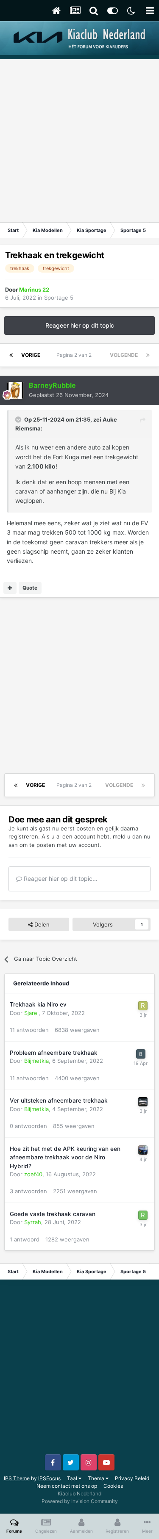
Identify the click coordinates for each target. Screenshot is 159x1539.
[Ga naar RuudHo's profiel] (143, 1005)
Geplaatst (69, 395)
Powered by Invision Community (80, 1501)
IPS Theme (17, 1478)
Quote (29, 588)
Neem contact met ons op (66, 1486)
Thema (97, 1478)
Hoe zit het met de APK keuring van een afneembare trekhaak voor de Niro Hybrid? (65, 1157)
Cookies (113, 1486)
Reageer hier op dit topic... (60, 878)
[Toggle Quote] (19, 419)
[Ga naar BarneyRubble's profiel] (15, 390)
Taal (72, 1478)
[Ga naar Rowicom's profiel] (143, 1215)
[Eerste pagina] (11, 355)
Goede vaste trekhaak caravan (52, 1214)
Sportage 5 (58, 297)
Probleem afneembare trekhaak (54, 1052)
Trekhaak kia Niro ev (38, 1004)
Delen (41, 924)
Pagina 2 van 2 (75, 355)
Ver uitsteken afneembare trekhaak (59, 1100)
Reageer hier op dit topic (79, 325)
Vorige (30, 355)
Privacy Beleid (132, 1478)
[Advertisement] (79, 138)
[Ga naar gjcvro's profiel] (143, 1150)
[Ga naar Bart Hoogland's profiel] (140, 1054)
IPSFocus (49, 1478)
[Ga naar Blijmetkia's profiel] (143, 1101)
